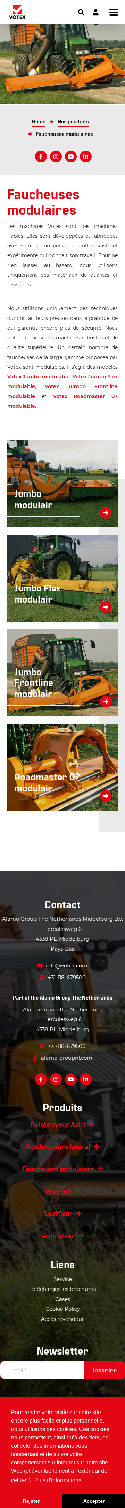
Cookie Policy (62, 1309)
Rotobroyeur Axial (58, 1124)
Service (62, 1279)
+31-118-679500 (66, 977)
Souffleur (58, 1213)
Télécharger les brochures (63, 1289)
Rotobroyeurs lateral (58, 1146)
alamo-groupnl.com (66, 1058)
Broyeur (58, 1191)
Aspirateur (58, 1235)
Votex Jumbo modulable (38, 377)
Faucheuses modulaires (58, 1168)
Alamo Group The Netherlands (76, 997)
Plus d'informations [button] (57, 1480)
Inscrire (104, 1370)
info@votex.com (66, 965)
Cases (62, 1299)
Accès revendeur (62, 1319)
